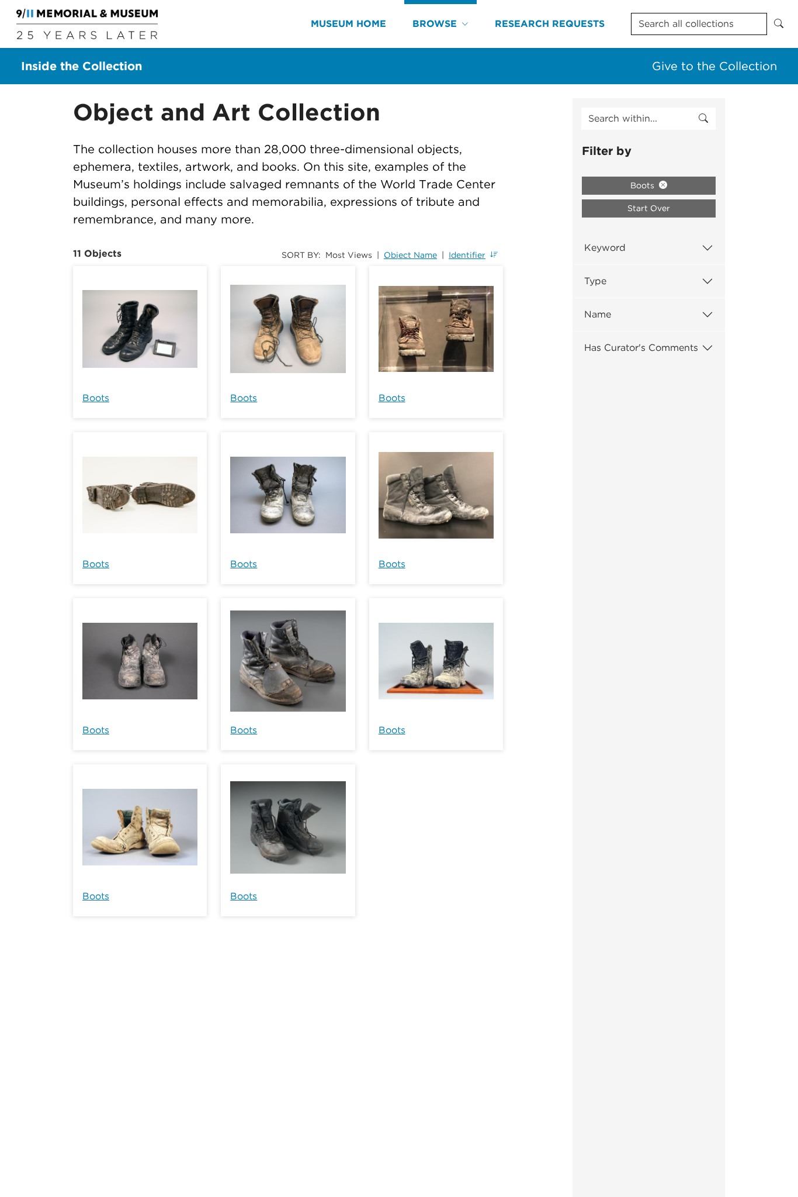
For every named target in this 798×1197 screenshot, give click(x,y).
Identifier (467, 255)
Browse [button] (434, 23)
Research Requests (550, 23)
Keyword (605, 247)
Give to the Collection (714, 66)
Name (597, 314)
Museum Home (348, 23)
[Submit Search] (778, 24)
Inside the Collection (81, 66)
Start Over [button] (648, 208)
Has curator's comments (641, 347)
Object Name (410, 255)
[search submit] (703, 119)
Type (595, 281)
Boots (95, 397)
